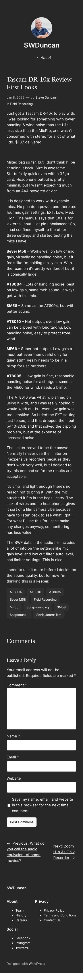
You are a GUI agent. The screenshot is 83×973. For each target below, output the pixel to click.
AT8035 (55, 592)
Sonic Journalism (49, 615)
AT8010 (35, 592)
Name (13, 736)
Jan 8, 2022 (16, 97)
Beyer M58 (18, 599)
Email (13, 757)
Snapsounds (19, 615)
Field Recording (21, 104)
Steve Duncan (45, 97)
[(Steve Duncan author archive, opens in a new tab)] (41, 37)
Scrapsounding (38, 607)
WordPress (37, 963)
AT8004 (16, 592)
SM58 (61, 607)
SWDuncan (41, 45)
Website (14, 778)
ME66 (14, 607)
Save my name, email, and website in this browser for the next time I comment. (42, 805)
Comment (17, 685)
